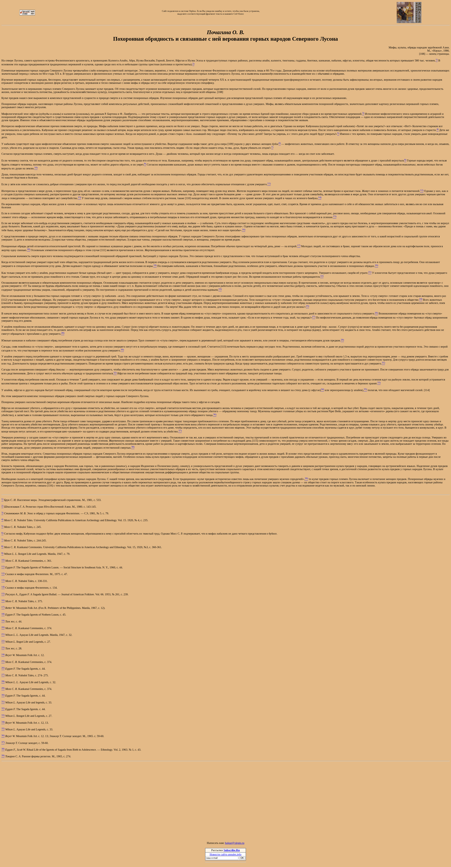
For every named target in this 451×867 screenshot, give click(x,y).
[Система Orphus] (27, 14)
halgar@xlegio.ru (234, 842)
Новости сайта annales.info (225, 854)
